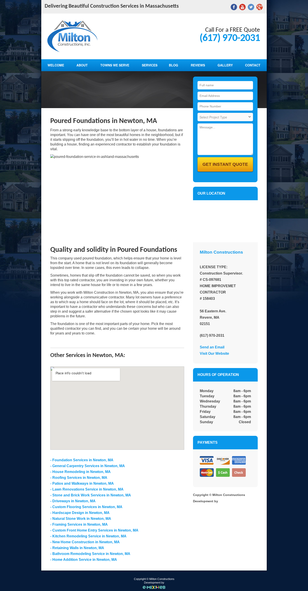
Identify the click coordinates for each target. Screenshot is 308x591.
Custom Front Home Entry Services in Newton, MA (95, 530)
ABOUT (82, 65)
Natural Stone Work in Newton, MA (81, 519)
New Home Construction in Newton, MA (86, 542)
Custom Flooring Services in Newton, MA (87, 507)
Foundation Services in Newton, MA (82, 460)
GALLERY (225, 65)
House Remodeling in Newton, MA (81, 472)
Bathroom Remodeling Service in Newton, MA (91, 554)
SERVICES (149, 65)
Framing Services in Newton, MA (80, 524)
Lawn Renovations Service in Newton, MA (88, 489)
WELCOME (56, 65)
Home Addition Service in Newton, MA (84, 559)
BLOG (173, 65)
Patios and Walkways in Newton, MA (83, 483)
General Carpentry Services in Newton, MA (88, 466)
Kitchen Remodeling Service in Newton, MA (89, 536)
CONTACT (252, 65)
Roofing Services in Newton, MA (79, 478)
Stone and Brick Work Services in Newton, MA (91, 495)
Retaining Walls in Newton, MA (78, 548)
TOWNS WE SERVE (114, 65)
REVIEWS (198, 65)
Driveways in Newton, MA (74, 501)
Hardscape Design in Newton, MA (81, 513)
